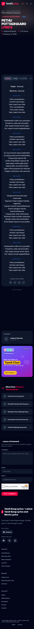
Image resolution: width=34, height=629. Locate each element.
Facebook (9, 532)
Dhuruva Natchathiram (13, 11)
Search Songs (5, 566)
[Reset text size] (23, 78)
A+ (26, 78)
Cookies (19, 624)
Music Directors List (7, 580)
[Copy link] (23, 282)
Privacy (3, 604)
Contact (3, 608)
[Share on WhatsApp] (19, 282)
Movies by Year (6, 556)
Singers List (5, 577)
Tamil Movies (5, 553)
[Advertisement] (17, 55)
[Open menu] (31, 3)
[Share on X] (9, 540)
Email (4, 475)
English (8, 78)
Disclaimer (4, 601)
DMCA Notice (5, 598)
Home (3, 11)
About (3, 595)
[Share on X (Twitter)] (15, 282)
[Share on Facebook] (10, 282)
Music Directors (6, 559)
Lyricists (4, 563)
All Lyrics (4, 584)
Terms (13, 624)
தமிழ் (15, 78)
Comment (5, 450)
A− (21, 78)
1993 (24, 16)
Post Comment (10, 494)
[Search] (27, 3)
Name (3, 467)
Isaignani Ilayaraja (10, 31)
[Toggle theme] (23, 3)
